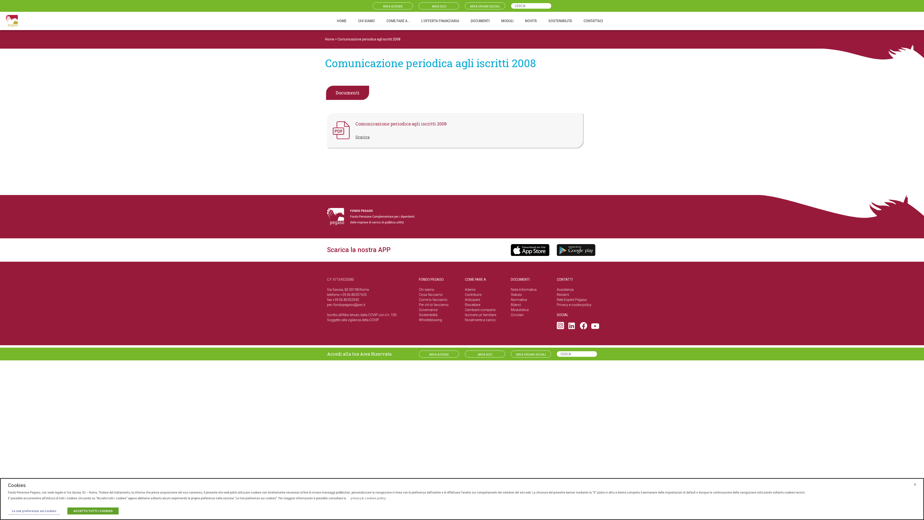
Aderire (470, 290)
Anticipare (472, 300)
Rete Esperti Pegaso (572, 300)
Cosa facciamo (431, 295)
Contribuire (473, 295)
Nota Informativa (524, 290)
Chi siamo (426, 290)
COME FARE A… (398, 21)
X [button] (915, 484)
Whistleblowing (430, 320)
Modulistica (520, 310)
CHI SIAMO (366, 21)
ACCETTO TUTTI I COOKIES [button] (93, 511)
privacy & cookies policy (368, 498)
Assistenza (565, 290)
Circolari (517, 315)
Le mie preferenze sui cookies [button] (34, 511)
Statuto (516, 295)
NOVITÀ (531, 21)
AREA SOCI (439, 6)
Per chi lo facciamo (434, 305)
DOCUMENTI (480, 21)
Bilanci (516, 305)
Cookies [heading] (17, 485)
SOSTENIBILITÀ (560, 21)
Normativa (519, 300)
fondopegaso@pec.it (349, 305)
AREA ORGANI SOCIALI (485, 6)
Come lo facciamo (433, 300)
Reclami (563, 295)
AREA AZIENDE (393, 6)
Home (329, 39)
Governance (428, 310)
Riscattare (472, 305)
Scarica (362, 136)
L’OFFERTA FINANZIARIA (440, 21)
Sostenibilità (428, 315)
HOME (341, 21)
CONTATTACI (593, 21)
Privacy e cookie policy (574, 305)
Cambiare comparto (480, 310)
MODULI (507, 21)
